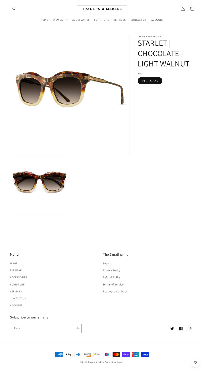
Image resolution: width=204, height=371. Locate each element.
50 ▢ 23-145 (150, 81)
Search (107, 263)
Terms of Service (113, 284)
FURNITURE (17, 284)
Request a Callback (115, 291)
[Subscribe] (77, 328)
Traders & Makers (96, 362)
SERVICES (16, 291)
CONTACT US (18, 298)
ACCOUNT (16, 305)
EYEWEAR (16, 270)
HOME (13, 263)
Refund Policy (112, 277)
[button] (14, 8)
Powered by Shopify (114, 362)
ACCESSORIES (18, 277)
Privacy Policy (111, 270)
